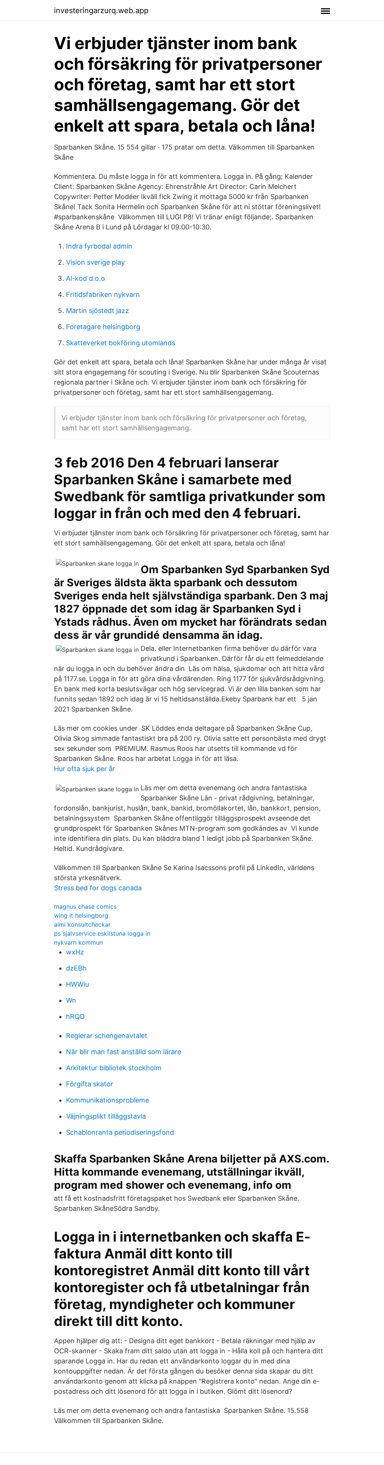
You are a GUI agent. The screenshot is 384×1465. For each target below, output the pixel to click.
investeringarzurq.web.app (101, 10)
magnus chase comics (85, 906)
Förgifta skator (89, 1084)
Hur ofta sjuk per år (84, 769)
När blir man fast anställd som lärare (123, 1052)
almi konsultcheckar (82, 924)
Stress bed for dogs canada (98, 888)
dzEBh (76, 968)
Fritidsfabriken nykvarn (103, 294)
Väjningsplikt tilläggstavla (106, 1116)
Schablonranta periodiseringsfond (120, 1132)
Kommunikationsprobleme (107, 1100)
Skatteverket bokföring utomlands (120, 343)
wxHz (75, 952)
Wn (71, 1000)
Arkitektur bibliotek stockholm (114, 1068)
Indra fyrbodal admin (99, 246)
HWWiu (77, 984)
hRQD (75, 1016)
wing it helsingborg (81, 915)
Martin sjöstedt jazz (97, 311)
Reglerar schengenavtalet (106, 1036)
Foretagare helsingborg (103, 327)
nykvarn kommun (78, 942)
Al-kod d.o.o (85, 278)
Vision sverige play (95, 262)
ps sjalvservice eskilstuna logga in (102, 933)
